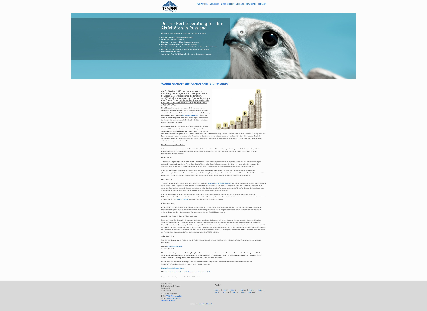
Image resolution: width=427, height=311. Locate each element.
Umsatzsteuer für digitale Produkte (220, 183)
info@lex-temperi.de (175, 246)
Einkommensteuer (192, 272)
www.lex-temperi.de (173, 298)
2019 (241, 290)
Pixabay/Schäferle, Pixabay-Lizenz (172, 268)
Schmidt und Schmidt (205, 304)
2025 (242, 292)
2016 (216, 290)
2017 (224, 290)
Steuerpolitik (183, 272)
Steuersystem (175, 272)
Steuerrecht (168, 272)
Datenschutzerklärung (168, 300)
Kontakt (262, 4)
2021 (259, 290)
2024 (233, 292)
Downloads (251, 4)
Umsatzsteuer (202, 272)
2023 (225, 292)
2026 (250, 292)
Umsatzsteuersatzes (190, 115)
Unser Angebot (227, 4)
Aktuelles (214, 4)
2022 (216, 292)
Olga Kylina (175, 277)
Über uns (240, 4)
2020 (250, 290)
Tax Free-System (182, 199)
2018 (232, 290)
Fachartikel (202, 4)
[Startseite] (172, 6)
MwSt (208, 272)
